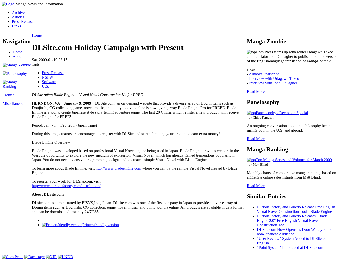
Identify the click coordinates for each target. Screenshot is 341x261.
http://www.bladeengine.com (118, 168)
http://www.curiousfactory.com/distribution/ (66, 186)
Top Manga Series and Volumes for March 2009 (294, 160)
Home (17, 52)
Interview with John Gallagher (273, 83)
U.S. (45, 86)
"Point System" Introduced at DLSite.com (290, 247)
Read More (256, 91)
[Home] (8, 4)
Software (49, 82)
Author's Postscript (264, 74)
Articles (18, 17)
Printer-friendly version (100, 225)
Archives (19, 12)
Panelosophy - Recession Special (282, 113)
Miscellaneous (14, 103)
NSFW (47, 77)
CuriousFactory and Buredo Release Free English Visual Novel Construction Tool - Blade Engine (296, 209)
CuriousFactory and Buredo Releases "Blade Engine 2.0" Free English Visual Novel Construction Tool (292, 220)
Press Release (22, 21)
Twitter (8, 95)
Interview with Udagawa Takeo (274, 78)
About (18, 56)
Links (16, 26)
